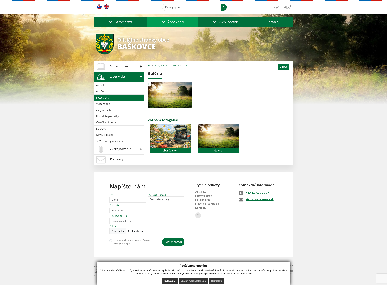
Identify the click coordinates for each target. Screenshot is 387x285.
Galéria (175, 65)
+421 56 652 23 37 (257, 193)
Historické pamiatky (107, 116)
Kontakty (273, 22)
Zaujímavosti (103, 110)
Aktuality (101, 85)
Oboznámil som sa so (131, 242)
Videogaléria (103, 103)
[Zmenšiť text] (277, 7)
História (100, 91)
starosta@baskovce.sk (260, 199)
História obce (203, 195)
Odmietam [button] (216, 281)
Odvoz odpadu (104, 134)
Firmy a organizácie (207, 204)
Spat (284, 66)
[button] (120, 22)
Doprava (101, 128)
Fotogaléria (102, 97)
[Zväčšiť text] (287, 6)
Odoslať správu (173, 242)
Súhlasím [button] (170, 281)
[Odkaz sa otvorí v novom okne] (198, 215)
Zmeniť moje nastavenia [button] (193, 281)
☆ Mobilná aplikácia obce (110, 141)
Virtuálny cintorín (106, 122)
